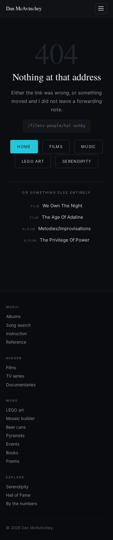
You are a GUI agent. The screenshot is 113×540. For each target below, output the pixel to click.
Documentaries (21, 384)
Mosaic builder (20, 418)
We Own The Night (57, 205)
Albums (13, 316)
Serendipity (76, 161)
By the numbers (21, 503)
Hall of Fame (18, 495)
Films (56, 146)
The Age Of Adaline (56, 217)
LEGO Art (33, 161)
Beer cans (16, 427)
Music (88, 146)
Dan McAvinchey (24, 8)
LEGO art (15, 409)
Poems (12, 461)
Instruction (16, 333)
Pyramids (15, 435)
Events (12, 443)
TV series (15, 375)
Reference (16, 341)
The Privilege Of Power (56, 240)
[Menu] (101, 8)
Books (12, 452)
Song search (18, 325)
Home (24, 146)
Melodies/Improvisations (56, 228)
